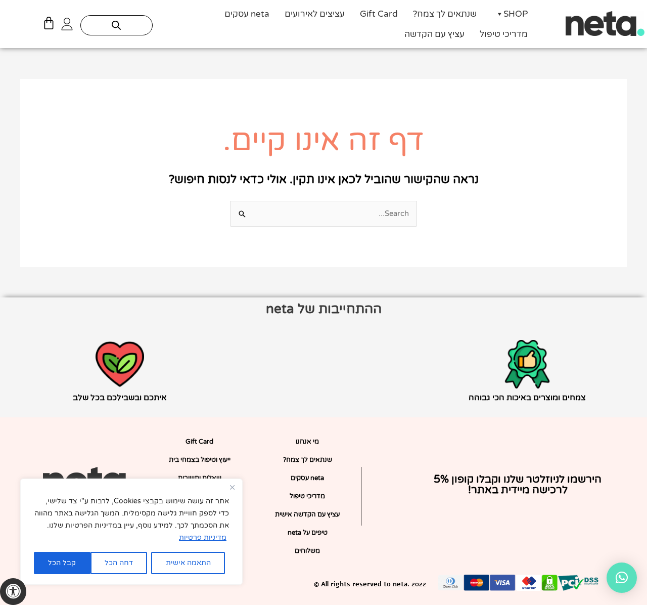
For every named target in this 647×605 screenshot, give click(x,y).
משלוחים (307, 551)
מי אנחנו (307, 442)
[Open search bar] (116, 25)
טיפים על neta (308, 533)
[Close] (232, 487)
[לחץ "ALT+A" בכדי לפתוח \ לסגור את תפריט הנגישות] (13, 591)
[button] (622, 578)
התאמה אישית (188, 562)
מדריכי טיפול (504, 34)
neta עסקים (246, 14)
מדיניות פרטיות (202, 537)
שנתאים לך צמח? (445, 14)
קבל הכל (62, 562)
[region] (131, 532)
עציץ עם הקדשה (434, 34)
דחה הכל (119, 562)
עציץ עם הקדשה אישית (307, 514)
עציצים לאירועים (315, 14)
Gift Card (379, 14)
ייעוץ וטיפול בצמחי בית (199, 460)
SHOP (515, 14)
